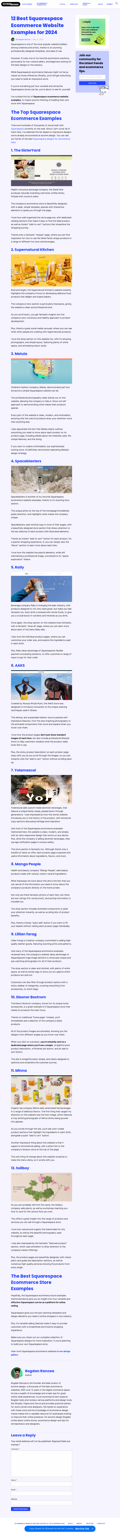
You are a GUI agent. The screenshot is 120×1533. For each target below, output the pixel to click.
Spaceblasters (28, 461)
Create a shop (86, 4)
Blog (100, 4)
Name (14, 1480)
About (79, 1524)
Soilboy (22, 1168)
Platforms (27, 4)
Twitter (89, 1524)
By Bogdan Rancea (23, 39)
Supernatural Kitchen (34, 249)
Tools (62, 4)
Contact (101, 1524)
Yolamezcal (25, 770)
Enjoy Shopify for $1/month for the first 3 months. (59, 1528)
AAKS (20, 665)
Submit (110, 4)
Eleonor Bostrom (31, 997)
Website (14, 1499)
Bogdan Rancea (39, 1370)
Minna (21, 1070)
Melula (21, 353)
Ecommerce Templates (42, 4)
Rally (19, 567)
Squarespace (17, 128)
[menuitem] (27, 4)
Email (13, 1490)
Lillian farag (26, 934)
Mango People (28, 864)
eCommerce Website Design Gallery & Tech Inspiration (40, 1524)
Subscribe (92, 83)
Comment (15, 1449)
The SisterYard (27, 150)
